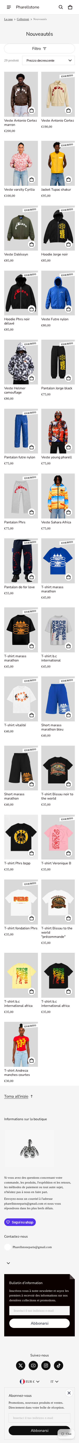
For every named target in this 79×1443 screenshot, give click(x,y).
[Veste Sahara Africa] (58, 496)
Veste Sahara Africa (56, 522)
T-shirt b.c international (51, 658)
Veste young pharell (56, 457)
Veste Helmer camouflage (14, 390)
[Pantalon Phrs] (21, 496)
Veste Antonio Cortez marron (20, 122)
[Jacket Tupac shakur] (58, 163)
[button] (61, 7)
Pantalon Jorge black (56, 388)
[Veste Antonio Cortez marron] (21, 94)
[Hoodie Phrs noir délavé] (21, 293)
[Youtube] (33, 1365)
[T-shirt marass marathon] (58, 560)
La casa (8, 19)
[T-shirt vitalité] (21, 698)
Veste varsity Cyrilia (19, 189)
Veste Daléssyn (16, 254)
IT (52, 1381)
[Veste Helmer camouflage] (21, 362)
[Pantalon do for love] (21, 560)
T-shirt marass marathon (52, 589)
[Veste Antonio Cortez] (58, 94)
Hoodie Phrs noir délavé (17, 321)
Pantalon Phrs (14, 522)
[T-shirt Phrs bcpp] (21, 837)
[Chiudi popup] (69, 1393)
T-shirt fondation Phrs (20, 928)
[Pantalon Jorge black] (58, 362)
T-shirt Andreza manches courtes (17, 1072)
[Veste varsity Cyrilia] (21, 163)
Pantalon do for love (19, 587)
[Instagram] (46, 1365)
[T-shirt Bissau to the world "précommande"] (58, 902)
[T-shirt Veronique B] (58, 837)
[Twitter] (20, 1365)
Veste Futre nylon (54, 319)
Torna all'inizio (16, 1096)
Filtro (36, 48)
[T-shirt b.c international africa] (21, 975)
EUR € (30, 1381)
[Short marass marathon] (21, 768)
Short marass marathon (14, 796)
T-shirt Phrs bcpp (17, 863)
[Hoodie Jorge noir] (58, 228)
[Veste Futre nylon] (58, 293)
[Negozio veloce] (31, 110)
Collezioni (23, 19)
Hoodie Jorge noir (54, 254)
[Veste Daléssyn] (21, 228)
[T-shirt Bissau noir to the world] (58, 768)
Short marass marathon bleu (52, 727)
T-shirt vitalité (15, 725)
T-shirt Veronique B (56, 863)
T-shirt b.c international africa (18, 1003)
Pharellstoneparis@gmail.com (32, 1247)
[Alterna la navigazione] (8, 7)
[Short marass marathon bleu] (58, 698)
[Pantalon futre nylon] (21, 431)
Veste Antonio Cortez (57, 120)
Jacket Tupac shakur (56, 189)
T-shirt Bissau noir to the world (57, 796)
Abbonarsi (39, 1323)
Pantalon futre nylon (19, 457)
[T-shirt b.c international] (58, 629)
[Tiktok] (58, 1365)
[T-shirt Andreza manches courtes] (21, 1044)
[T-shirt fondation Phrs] (21, 902)
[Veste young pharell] (58, 431)
